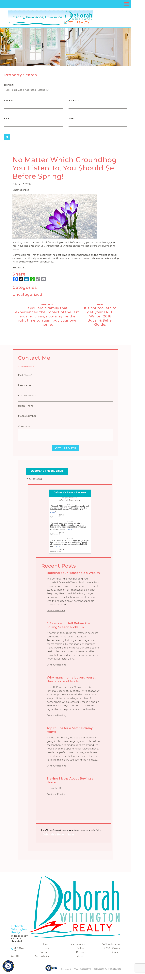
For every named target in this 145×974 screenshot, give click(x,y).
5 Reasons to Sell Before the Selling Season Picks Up (68, 625)
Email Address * (27, 395)
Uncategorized (20, 190)
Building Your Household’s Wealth (73, 573)
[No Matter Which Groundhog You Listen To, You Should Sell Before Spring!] (54, 236)
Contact (44, 952)
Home (45, 944)
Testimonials (77, 944)
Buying (80, 952)
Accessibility (42, 956)
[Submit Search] (7, 137)
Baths (72, 119)
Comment (24, 426)
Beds (6, 119)
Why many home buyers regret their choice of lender (71, 679)
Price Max (74, 101)
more (52, 512)
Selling (81, 948)
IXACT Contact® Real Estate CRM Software (97, 968)
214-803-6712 (19, 949)
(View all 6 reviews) (69, 500)
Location (8, 85)
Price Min (9, 101)
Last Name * (25, 385)
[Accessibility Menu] (8, 966)
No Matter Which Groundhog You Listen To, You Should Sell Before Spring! (65, 168)
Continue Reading (56, 610)
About (81, 956)
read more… (19, 267)
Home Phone (25, 405)
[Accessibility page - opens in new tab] (51, 969)
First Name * (25, 375)
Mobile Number (27, 416)
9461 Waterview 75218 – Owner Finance (111, 948)
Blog (46, 948)
